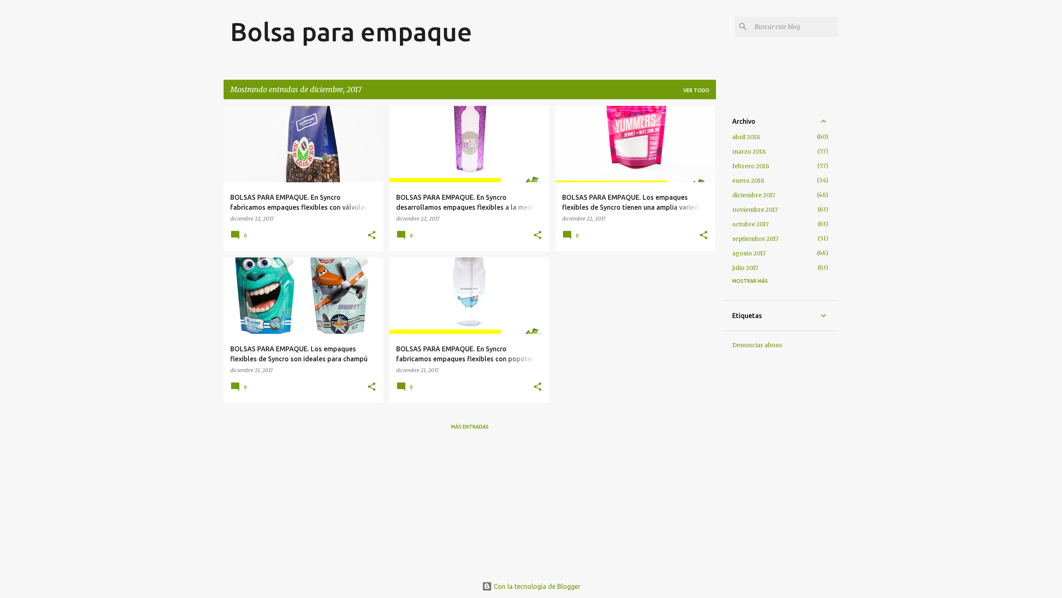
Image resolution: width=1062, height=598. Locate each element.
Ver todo (696, 90)
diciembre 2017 (753, 195)
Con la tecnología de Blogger (536, 586)
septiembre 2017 (755, 239)
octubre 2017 (750, 224)
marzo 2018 (749, 151)
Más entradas (470, 426)
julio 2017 (745, 268)
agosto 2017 (749, 253)
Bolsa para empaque (351, 31)
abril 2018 (746, 137)
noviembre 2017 (755, 209)
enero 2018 (748, 180)
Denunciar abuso (757, 345)
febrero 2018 (750, 166)
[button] (372, 235)
